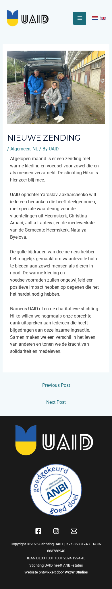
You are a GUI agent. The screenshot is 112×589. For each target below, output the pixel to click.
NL (35, 149)
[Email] (74, 531)
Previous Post (56, 385)
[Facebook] (38, 531)
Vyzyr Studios (76, 572)
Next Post (56, 402)
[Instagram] (56, 531)
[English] (103, 18)
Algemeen (20, 149)
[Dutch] (95, 18)
